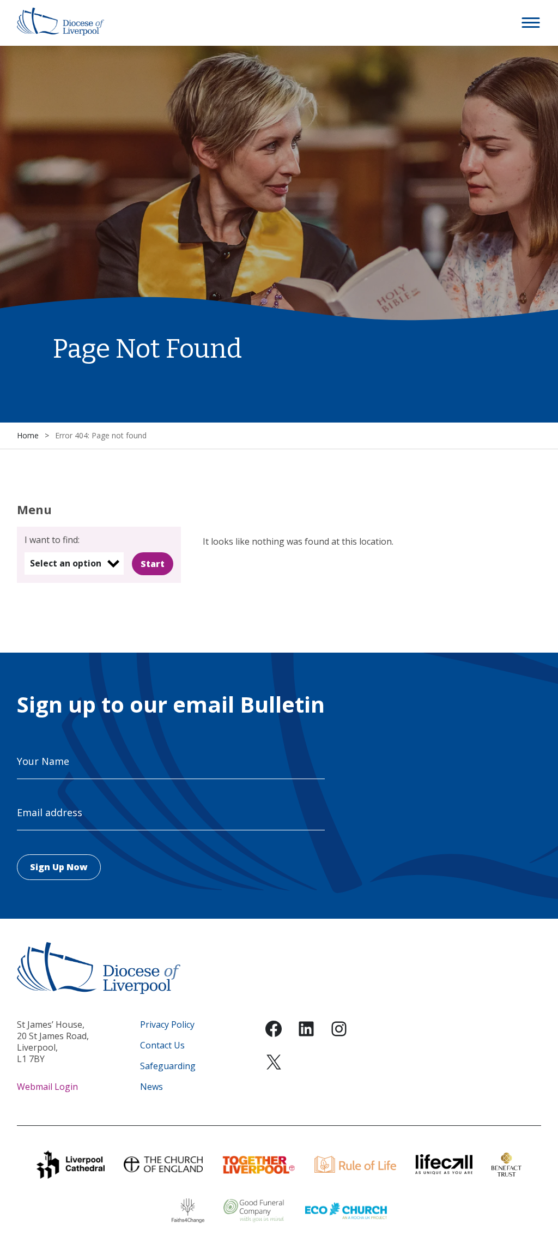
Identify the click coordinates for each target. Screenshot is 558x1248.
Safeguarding (168, 1066)
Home (28, 435)
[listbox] (74, 563)
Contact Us (162, 1045)
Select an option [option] (65, 563)
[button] (531, 23)
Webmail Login (47, 1087)
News (151, 1087)
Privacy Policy (167, 1024)
